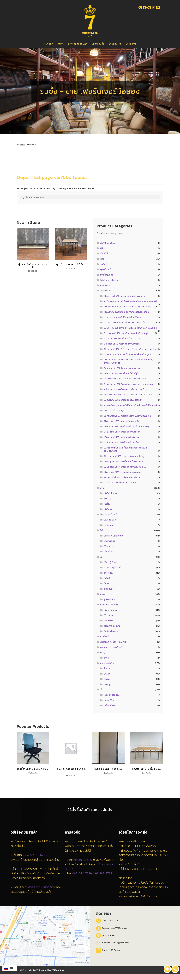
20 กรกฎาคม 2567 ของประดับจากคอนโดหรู (124, 456)
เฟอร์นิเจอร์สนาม (111, 694)
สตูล (102, 258)
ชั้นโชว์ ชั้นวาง (106, 253)
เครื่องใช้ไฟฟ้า (110, 705)
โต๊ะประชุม (108, 620)
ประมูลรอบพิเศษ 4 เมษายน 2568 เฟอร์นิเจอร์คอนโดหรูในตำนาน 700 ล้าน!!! (129, 361)
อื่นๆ (102, 689)
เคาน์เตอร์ (104, 636)
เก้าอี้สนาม (108, 509)
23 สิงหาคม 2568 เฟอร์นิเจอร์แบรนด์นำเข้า (123, 400)
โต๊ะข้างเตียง (109, 541)
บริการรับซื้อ (98, 43)
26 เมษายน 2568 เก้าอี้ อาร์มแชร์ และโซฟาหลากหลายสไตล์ (130, 349)
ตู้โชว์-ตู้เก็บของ (111, 562)
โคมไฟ (107, 673)
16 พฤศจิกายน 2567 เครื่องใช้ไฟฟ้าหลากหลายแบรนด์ (128, 394)
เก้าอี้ (102, 488)
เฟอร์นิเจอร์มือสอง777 (40, 887)
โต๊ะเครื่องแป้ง (110, 551)
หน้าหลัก (48, 43)
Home (22, 144)
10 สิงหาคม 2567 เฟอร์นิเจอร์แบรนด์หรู (121, 442)
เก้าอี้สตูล (108, 498)
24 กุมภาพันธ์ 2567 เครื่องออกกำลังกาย (122, 477)
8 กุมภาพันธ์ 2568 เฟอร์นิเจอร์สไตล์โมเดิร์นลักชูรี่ (126, 333)
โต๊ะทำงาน (108, 615)
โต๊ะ (101, 530)
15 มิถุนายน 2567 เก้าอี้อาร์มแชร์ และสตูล (122, 472)
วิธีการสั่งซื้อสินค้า (77, 43)
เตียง (102, 594)
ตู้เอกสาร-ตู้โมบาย (112, 626)
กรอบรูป (107, 684)
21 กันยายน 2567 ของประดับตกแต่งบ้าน (122, 421)
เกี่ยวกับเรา (115, 43)
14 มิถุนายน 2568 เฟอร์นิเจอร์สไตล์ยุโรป (122, 373)
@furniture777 (83, 859)
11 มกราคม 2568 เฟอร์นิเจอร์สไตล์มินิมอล (122, 317)
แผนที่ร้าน (131, 43)
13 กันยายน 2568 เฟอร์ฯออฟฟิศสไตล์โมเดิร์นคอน (126, 312)
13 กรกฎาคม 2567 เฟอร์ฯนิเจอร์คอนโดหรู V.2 (124, 461)
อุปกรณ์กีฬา (109, 700)
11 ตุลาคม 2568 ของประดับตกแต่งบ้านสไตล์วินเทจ (126, 322)
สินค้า (61, 43)
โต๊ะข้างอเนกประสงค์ (109, 280)
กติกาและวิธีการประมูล (114, 410)
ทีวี (101, 248)
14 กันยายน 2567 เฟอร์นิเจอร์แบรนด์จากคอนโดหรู (126, 426)
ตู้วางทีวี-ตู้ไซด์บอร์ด (113, 567)
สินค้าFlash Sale (107, 243)
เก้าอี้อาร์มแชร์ (106, 274)
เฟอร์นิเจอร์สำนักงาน (109, 604)
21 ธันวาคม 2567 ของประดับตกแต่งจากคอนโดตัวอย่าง (129, 306)
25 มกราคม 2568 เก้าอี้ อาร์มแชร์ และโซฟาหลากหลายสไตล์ (130, 328)
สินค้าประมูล (105, 290)
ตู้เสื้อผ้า (107, 578)
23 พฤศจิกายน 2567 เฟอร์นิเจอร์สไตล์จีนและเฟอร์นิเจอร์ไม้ (130, 405)
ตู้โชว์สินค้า (109, 588)
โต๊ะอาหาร (108, 546)
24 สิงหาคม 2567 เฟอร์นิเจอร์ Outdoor (122, 431)
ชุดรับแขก (108, 525)
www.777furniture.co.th (38, 855)
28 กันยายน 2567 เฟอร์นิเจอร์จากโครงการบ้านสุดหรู (127, 415)
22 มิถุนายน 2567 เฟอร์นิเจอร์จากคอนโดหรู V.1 (125, 466)
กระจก (107, 679)
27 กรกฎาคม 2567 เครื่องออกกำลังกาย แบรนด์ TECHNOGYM (125, 449)
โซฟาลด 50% (110, 519)
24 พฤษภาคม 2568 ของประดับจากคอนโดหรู (124, 368)
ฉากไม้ (106, 657)
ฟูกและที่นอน (109, 599)
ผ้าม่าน (107, 668)
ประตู (102, 652)
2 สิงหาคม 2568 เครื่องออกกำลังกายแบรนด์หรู (125, 389)
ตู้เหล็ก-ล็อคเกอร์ (112, 631)
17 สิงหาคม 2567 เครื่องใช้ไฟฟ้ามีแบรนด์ (122, 437)
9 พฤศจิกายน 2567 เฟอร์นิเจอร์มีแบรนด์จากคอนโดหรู (128, 384)
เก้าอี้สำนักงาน (110, 493)
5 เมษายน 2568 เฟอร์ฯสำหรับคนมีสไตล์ (122, 343)
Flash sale (105, 285)
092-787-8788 (102, 873)
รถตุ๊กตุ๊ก (104, 264)
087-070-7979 (82, 873)
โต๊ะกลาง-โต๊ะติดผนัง (113, 535)
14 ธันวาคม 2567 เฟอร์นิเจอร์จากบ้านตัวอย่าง (124, 296)
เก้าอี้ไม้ (107, 503)
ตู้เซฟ (106, 583)
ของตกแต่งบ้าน (107, 663)
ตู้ (101, 557)
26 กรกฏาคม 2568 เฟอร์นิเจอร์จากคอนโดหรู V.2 (126, 378)
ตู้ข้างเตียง (108, 572)
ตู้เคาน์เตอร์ (105, 269)
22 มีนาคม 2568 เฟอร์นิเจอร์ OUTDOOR (122, 338)
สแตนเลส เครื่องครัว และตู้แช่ (113, 642)
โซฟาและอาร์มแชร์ (108, 514)
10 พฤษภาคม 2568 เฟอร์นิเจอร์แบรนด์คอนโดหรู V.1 (127, 354)
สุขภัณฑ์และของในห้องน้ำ (111, 647)
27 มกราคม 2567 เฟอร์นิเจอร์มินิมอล (120, 482)
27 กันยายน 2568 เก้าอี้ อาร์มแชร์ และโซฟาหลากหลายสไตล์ (130, 301)
